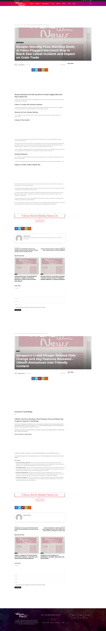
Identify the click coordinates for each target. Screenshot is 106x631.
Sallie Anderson (26, 236)
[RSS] (89, 1)
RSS (80, 617)
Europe (22, 24)
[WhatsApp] (43, 70)
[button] (90, 3)
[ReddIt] (46, 70)
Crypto (63, 3)
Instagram (80, 615)
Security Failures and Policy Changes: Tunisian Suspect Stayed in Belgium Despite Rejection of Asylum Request (53, 278)
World (31, 3)
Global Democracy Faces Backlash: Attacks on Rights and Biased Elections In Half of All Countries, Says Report (26, 279)
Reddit (75, 617)
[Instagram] (83, 1)
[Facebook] (82, 1)
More (74, 3)
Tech (69, 3)
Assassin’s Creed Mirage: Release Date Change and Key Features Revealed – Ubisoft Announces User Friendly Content (26, 250)
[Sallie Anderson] (16, 65)
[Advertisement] (53, 15)
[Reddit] (87, 1)
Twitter (62, 161)
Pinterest (87, 615)
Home (16, 24)
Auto (52, 3)
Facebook (73, 615)
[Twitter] (91, 1)
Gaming (58, 3)
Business (37, 3)
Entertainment (45, 3)
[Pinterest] (85, 1)
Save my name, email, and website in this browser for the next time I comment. (30, 307)
